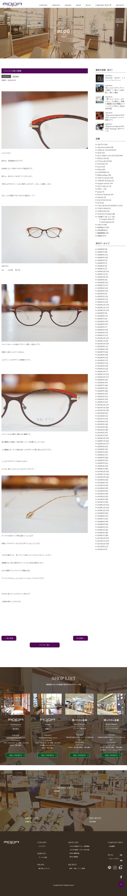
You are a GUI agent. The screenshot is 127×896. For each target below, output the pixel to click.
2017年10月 (101, 543)
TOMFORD (101, 211)
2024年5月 (101, 324)
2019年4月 (101, 493)
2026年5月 (101, 257)
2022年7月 (101, 385)
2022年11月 (101, 374)
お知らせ (100, 224)
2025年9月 (101, 279)
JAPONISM (101, 172)
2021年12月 (101, 405)
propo (99, 191)
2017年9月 (101, 546)
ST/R (99, 203)
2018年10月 (101, 510)
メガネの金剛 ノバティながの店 (79, 850)
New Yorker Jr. (103, 186)
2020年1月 (101, 468)
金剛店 (99, 236)
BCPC (99, 153)
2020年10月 (101, 443)
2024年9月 (101, 313)
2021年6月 (101, 421)
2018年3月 (101, 530)
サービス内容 (43, 857)
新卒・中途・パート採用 (77, 868)
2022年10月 (101, 377)
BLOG (88, 5)
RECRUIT (120, 5)
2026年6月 (101, 254)
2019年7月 (101, 485)
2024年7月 (101, 318)
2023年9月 (101, 346)
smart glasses (106, 222)
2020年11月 (101, 441)
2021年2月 (101, 432)
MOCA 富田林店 (74, 853)
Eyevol (100, 166)
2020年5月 (101, 457)
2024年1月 (101, 335)
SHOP (78, 5)
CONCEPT (43, 5)
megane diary (106, 219)
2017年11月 (101, 541)
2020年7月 (101, 452)
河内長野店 (101, 230)
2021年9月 (101, 413)
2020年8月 (101, 449)
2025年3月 (101, 296)
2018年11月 (101, 507)
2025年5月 (101, 291)
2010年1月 (101, 549)
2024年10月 (101, 310)
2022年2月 (101, 399)
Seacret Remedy (103, 194)
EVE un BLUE (102, 161)
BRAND (68, 5)
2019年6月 (101, 488)
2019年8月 (101, 482)
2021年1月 (101, 435)
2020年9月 (101, 446)
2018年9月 (101, 513)
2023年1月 (101, 368)
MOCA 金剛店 (74, 857)
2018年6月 (101, 521)
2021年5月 (101, 424)
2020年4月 (101, 460)
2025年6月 (101, 288)
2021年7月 (101, 418)
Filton (99, 169)
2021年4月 (101, 427)
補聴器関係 (101, 233)
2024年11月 (101, 307)
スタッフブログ (114, 859)
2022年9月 (101, 380)
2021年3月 (101, 430)
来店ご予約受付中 (15, 755)
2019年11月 (101, 474)
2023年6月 (101, 355)
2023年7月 (101, 352)
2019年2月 (101, 499)
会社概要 (112, 846)
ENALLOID (102, 158)
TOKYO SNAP (102, 208)
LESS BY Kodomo (104, 180)
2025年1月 (101, 302)
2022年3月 (101, 396)
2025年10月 (101, 277)
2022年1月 (101, 402)
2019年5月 (101, 491)
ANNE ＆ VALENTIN (105, 150)
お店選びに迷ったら (104, 216)
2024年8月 (101, 316)
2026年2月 (101, 266)
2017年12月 (101, 538)
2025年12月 (101, 271)
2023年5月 (101, 357)
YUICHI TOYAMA (104, 214)
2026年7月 (101, 252)
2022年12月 (101, 371)
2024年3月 (101, 330)
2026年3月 (101, 263)
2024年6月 (101, 321)
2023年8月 (101, 349)
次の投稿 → (80, 638)
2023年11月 (101, 341)
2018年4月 (101, 527)
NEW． (100, 189)
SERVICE (56, 5)
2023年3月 (101, 363)
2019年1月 (101, 502)
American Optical (104, 147)
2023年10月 (101, 343)
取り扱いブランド (44, 868)
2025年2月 (101, 299)
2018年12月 (101, 505)
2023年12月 (101, 338)
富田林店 (16, 76)
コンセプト (42, 846)
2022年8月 (101, 382)
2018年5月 (101, 524)
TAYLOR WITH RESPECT (107, 205)
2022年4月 (101, 393)
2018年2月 (101, 532)
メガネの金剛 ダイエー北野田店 (79, 846)
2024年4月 (101, 327)
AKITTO (100, 144)
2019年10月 (101, 477)
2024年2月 (101, 332)
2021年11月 (101, 407)
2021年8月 (101, 416)
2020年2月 (101, 466)
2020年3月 (101, 463)
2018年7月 (101, 518)
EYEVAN (101, 164)
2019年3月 (101, 496)
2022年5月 (101, 391)
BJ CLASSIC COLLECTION (108, 155)
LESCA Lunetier (103, 178)
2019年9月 (101, 480)
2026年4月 (101, 260)
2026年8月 (101, 249)
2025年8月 (101, 282)
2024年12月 (101, 304)
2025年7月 (101, 285)
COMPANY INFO (102, 5)
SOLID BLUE (102, 200)
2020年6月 (101, 455)
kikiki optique (102, 175)
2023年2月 (101, 366)
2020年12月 (101, 438)
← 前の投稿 (9, 638)
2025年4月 (101, 293)
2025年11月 (101, 274)
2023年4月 (101, 360)
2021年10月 (101, 410)
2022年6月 (101, 388)
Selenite (100, 197)
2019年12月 (101, 471)
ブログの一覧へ (44, 645)
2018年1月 (101, 535)
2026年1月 (101, 268)
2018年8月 (101, 516)
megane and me (103, 183)
